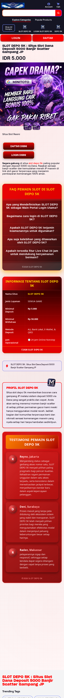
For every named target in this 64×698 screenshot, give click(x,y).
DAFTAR (48, 38)
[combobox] (28, 13)
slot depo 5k (35, 163)
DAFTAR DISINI (18, 146)
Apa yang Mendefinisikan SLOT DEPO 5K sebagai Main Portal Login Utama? (32, 206)
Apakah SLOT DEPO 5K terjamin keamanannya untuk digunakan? (32, 229)
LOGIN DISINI (18, 155)
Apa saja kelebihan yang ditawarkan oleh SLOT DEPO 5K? (32, 241)
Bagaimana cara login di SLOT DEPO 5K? (32, 218)
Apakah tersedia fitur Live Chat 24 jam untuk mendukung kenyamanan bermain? (32, 254)
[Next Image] (61, 94)
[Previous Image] (2, 94)
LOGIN (16, 38)
